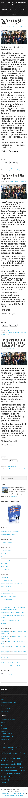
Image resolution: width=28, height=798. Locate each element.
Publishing (16, 770)
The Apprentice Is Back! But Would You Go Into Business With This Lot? (13, 342)
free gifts (18, 756)
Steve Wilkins (4, 566)
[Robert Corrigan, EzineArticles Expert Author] (14, 676)
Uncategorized (5, 711)
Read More (14, 496)
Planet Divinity (5, 590)
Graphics (5, 758)
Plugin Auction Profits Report (9, 534)
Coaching (3, 623)
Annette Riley (4, 666)
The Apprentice (12, 168)
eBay (2, 699)
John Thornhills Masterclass (8, 702)
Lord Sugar (18, 170)
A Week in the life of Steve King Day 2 (11, 661)
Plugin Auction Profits (7, 593)
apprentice (11, 170)
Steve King (4, 563)
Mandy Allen (4, 557)
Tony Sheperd (5, 569)
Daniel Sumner (15, 753)
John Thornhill (11, 758)
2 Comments (23, 26)
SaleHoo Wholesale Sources (8, 596)
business (17, 332)
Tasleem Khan (5, 646)
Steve (2, 641)
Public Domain (9, 770)
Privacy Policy (5, 739)
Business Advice (5, 693)
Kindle (3, 705)
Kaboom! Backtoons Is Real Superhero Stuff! (12, 612)
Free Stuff (4, 728)
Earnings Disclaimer (10, 795)
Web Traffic (23, 780)
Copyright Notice (5, 793)
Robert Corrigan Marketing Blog (14, 3)
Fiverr (6, 756)
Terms (24, 793)
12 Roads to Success (6, 542)
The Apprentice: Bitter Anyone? (12, 176)
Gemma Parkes (5, 656)
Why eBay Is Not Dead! (16, 666)
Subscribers (16, 777)
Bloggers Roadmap (6, 750)
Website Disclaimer (17, 793)
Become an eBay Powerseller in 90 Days (11, 583)
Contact (3, 725)
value (20, 780)
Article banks (17, 747)
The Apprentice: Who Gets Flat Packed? (12, 21)
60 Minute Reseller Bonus (8, 719)
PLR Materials (8, 764)
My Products (4, 731)
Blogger (21, 747)
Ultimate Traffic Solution (14, 780)
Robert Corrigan (5, 631)
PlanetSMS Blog (5, 560)
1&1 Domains (4, 577)
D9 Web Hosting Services (8, 587)
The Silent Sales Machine (7, 599)
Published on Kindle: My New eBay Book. (11, 662)
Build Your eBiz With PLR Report (10, 531)
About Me (3, 722)
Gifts (21, 756)
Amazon (4, 747)
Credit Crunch (5, 696)
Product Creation (5, 334)
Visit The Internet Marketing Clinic (10, 620)
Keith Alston (4, 554)
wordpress (4, 782)
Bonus (16, 750)
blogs (13, 750)
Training (5, 780)
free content (11, 756)
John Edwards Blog (6, 550)
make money (18, 761)
